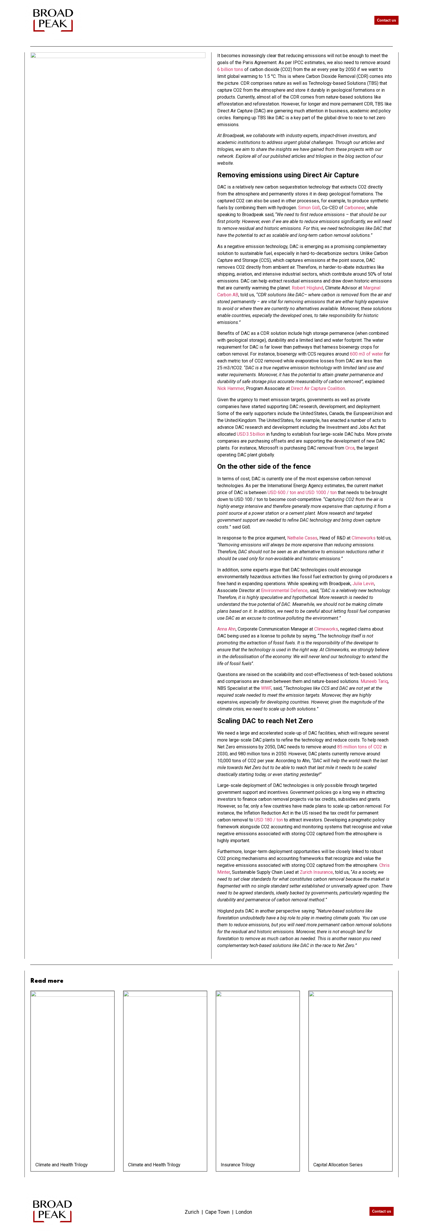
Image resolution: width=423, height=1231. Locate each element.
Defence (299, 590)
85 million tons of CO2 (359, 747)
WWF (266, 688)
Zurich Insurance (316, 872)
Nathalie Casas (302, 538)
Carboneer (354, 207)
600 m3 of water (366, 354)
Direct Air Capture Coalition (318, 388)
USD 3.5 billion (251, 434)
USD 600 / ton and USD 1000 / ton (302, 492)
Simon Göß (309, 207)
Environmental (275, 590)
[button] (356, 20)
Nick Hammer (230, 388)
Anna (222, 629)
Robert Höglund (307, 288)
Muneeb (369, 681)
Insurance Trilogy (238, 1164)
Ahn (232, 629)
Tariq (382, 681)
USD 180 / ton (268, 820)
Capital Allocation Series (338, 1164)
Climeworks (364, 538)
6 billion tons (230, 69)
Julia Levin (363, 583)
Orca (350, 448)
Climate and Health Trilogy (61, 1164)
